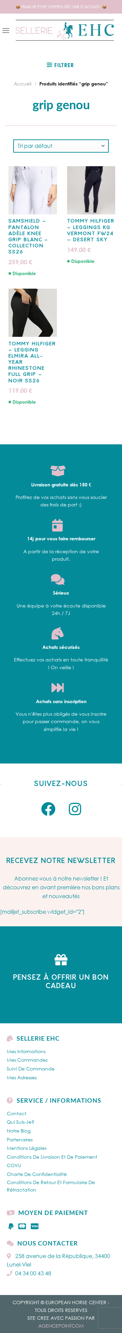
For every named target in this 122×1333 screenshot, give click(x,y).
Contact (16, 1113)
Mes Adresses (22, 1077)
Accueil (23, 83)
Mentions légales (26, 1148)
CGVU (14, 1165)
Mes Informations (26, 1051)
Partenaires (20, 1139)
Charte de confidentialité (37, 1174)
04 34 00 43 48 (33, 1273)
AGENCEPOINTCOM (61, 1326)
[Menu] (6, 30)
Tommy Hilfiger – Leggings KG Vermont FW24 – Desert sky (91, 231)
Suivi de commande (31, 1068)
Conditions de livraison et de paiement (52, 1157)
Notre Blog (18, 1131)
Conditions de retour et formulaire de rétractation (51, 1186)
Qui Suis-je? (20, 1122)
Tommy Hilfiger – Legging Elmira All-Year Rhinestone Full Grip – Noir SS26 (32, 363)
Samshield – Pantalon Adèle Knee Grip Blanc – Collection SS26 (28, 237)
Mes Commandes (27, 1060)
